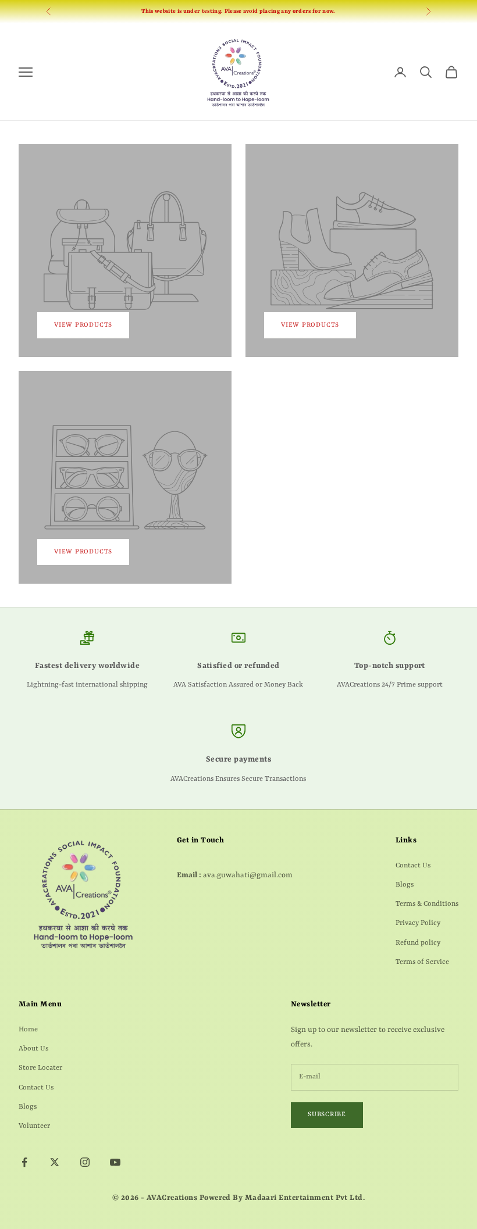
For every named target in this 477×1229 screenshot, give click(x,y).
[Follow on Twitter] (54, 1162)
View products (83, 325)
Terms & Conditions (427, 904)
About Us (33, 1049)
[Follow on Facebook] (24, 1162)
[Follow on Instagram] (85, 1162)
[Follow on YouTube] (115, 1162)
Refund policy (418, 943)
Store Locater (40, 1068)
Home (28, 1030)
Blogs (405, 885)
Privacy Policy (418, 923)
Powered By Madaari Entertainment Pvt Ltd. (282, 1198)
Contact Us (413, 866)
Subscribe (327, 1115)
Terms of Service (422, 962)
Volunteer (34, 1126)
